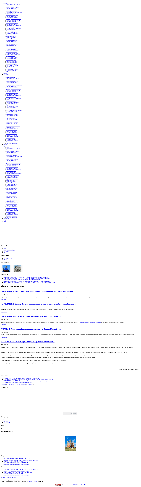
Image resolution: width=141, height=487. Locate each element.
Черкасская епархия (11, 68)
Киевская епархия (10, 29)
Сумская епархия (10, 56)
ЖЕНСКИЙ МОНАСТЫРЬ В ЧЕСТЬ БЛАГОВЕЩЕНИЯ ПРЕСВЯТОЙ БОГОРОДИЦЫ (26, 277)
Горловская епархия (11, 16)
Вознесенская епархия (12, 15)
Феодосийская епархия (12, 61)
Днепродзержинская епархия (13, 19)
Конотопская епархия (11, 32)
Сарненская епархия (11, 52)
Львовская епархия (11, 37)
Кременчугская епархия (12, 33)
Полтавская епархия (11, 48)
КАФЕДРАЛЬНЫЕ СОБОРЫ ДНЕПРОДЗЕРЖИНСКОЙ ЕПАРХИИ (21, 460)
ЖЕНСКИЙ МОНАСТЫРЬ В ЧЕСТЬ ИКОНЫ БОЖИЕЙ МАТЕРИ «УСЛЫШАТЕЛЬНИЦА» (27, 281)
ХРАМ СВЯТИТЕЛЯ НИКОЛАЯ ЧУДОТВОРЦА (16, 464)
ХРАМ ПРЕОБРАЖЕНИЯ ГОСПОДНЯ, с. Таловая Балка (18, 458)
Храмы (14, 477)
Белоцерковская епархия (12, 7)
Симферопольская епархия (13, 54)
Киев (7, 99)
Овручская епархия (11, 45)
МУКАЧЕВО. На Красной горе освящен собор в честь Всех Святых (27, 342)
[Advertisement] (45, 233)
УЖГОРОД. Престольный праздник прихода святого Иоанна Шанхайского (31, 329)
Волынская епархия (11, 13)
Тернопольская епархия (12, 57)
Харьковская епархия (11, 62)
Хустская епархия (10, 66)
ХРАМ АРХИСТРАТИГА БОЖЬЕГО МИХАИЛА (16, 462)
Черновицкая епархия (11, 70)
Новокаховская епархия (12, 44)
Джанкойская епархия (11, 17)
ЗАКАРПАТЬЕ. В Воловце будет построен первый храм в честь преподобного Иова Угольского (38, 304)
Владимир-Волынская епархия (14, 12)
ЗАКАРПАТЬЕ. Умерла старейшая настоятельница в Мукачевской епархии (22, 378)
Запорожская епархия (11, 24)
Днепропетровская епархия (13, 20)
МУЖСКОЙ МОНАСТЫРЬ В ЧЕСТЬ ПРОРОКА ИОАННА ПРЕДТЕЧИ (22, 279)
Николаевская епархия (12, 42)
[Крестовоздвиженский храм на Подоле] (17, 271)
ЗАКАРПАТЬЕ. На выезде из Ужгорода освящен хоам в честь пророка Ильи (31, 316)
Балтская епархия (10, 5)
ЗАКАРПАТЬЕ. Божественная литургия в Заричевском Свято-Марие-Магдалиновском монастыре (28, 379)
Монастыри (3, 477)
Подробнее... (4, 299)
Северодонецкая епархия (12, 53)
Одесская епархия (10, 46)
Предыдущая (10, 384)
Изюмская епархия (11, 27)
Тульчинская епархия (11, 58)
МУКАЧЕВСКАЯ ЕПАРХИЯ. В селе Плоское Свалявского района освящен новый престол (27, 380)
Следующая (23, 384)
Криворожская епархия (12, 34)
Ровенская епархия (11, 49)
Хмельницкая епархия (12, 65)
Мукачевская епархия (11, 40)
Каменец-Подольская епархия (13, 28)
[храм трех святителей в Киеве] (6, 271)
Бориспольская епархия (12, 9)
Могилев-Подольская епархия (14, 38)
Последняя (29, 384)
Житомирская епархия (12, 23)
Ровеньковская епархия (12, 50)
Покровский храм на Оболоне (70, 452)
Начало (4, 384)
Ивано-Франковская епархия (13, 25)
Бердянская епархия (11, 8)
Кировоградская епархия (12, 31)
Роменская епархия (11, 196)
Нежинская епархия (11, 41)
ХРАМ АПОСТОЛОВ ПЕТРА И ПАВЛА (14, 461)
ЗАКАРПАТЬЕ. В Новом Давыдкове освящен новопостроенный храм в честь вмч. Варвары (37, 291)
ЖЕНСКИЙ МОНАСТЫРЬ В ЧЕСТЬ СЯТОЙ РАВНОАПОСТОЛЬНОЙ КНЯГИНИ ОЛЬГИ (27, 278)
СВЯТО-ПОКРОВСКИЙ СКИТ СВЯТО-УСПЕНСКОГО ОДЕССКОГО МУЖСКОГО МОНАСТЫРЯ (29, 282)
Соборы (9, 477)
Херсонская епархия (11, 64)
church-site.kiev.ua (32, 481)
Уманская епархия (11, 60)
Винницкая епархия (11, 11)
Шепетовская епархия (11, 71)
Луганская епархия (11, 36)
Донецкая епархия (11, 21)
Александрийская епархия (13, 4)
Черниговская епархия (12, 69)
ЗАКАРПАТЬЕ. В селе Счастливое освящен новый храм (18, 382)
